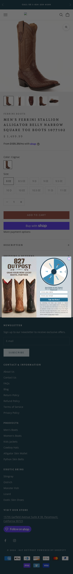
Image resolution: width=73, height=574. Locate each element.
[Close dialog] (69, 258)
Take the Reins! (54, 300)
